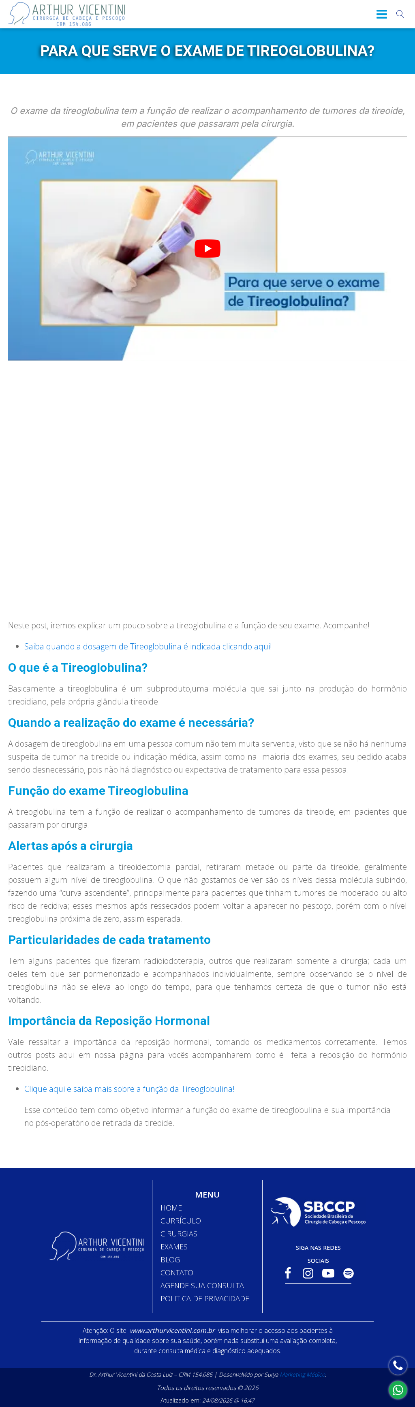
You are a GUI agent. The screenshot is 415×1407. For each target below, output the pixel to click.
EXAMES (174, 1246)
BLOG (170, 1259)
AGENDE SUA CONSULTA (202, 1285)
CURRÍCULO (180, 1221)
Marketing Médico (302, 1374)
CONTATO (176, 1272)
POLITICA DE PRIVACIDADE (204, 1298)
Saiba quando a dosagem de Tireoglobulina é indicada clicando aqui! (148, 646)
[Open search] (400, 14)
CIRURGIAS (178, 1233)
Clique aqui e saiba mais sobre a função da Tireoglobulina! (129, 1088)
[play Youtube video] (207, 249)
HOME (171, 1208)
